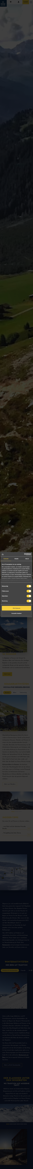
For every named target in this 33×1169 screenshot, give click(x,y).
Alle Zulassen (16, 608)
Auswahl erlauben (16, 613)
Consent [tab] (6, 558)
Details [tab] (17, 558)
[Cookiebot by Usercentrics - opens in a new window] (24, 554)
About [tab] (27, 558)
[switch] (29, 591)
